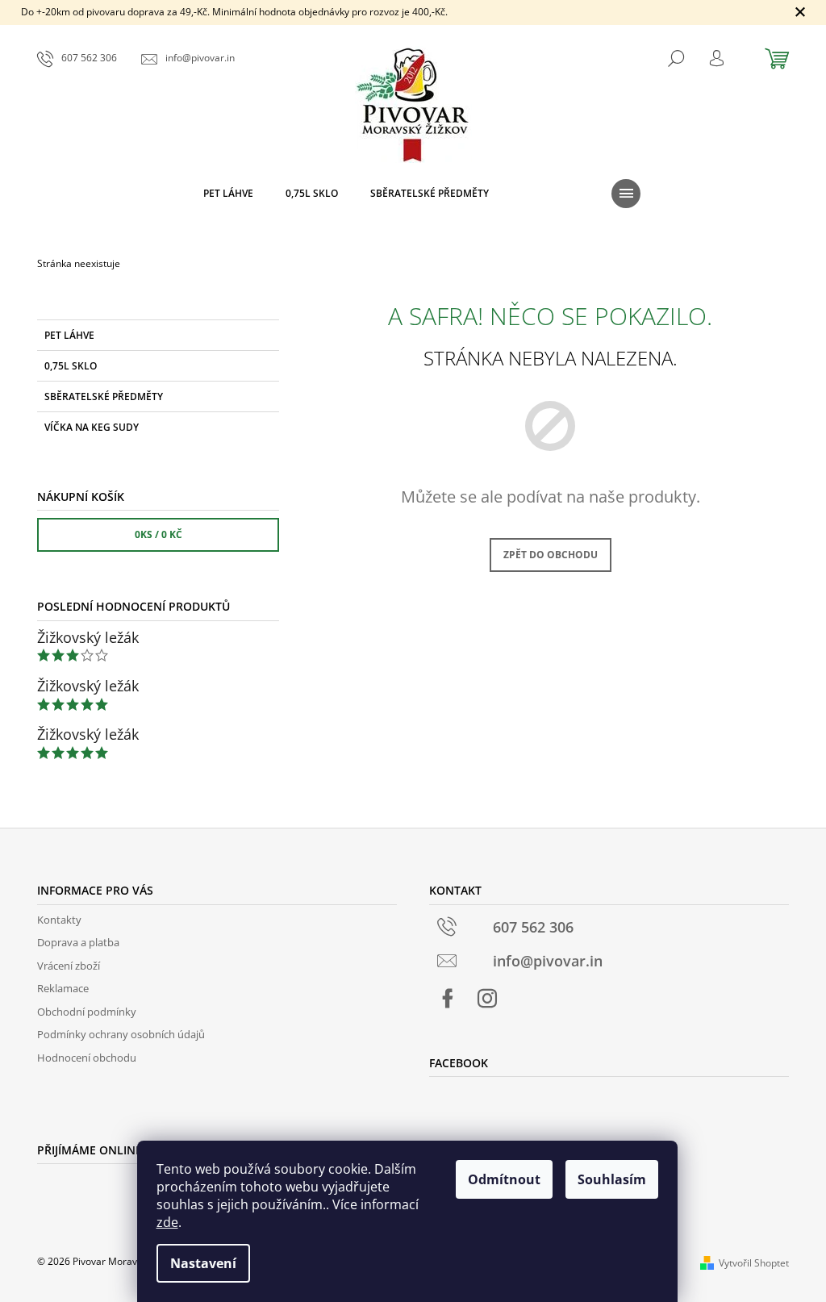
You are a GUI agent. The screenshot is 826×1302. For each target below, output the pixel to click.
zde (167, 1222)
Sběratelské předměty (103, 396)
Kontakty (59, 919)
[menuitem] (228, 193)
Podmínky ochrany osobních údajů (121, 1034)
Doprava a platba (78, 942)
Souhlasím (612, 1179)
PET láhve (69, 335)
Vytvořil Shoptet (754, 1263)
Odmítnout (504, 1179)
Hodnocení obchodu (86, 1057)
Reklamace (63, 988)
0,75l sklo (70, 366)
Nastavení (203, 1263)
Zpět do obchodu (550, 554)
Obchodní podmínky (86, 1011)
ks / (158, 534)
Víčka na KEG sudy (91, 427)
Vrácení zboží (68, 965)
